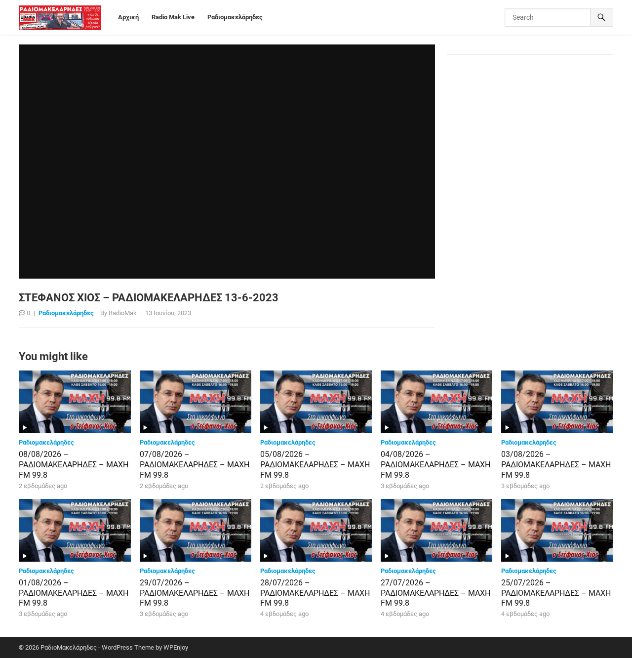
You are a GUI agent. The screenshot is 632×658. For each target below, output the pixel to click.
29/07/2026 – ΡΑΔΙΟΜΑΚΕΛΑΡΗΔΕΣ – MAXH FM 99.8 (194, 593)
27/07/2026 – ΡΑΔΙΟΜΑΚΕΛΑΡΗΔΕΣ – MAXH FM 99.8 (435, 593)
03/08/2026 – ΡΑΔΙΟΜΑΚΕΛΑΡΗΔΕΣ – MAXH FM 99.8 (556, 465)
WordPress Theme (128, 647)
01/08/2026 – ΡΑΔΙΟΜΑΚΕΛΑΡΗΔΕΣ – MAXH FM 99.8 (73, 593)
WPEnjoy (175, 647)
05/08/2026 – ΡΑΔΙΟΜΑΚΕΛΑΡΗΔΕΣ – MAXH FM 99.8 (315, 465)
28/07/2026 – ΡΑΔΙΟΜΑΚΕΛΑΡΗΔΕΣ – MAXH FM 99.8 (315, 593)
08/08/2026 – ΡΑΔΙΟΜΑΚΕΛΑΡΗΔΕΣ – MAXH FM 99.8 (73, 465)
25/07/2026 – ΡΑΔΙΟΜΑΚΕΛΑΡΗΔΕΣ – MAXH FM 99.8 (556, 593)
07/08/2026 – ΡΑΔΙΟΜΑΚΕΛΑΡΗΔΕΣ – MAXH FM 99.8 (194, 465)
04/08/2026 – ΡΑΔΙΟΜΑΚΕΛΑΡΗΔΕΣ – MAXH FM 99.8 (435, 465)
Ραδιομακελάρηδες (66, 313)
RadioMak (123, 313)
